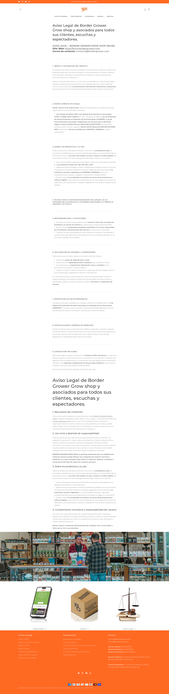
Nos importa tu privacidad (27, 658)
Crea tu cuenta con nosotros (27, 655)
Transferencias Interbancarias (28, 651)
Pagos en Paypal (23, 648)
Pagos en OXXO (23, 645)
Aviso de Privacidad (69, 642)
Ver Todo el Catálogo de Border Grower (76, 651)
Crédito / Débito (23, 639)
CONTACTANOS (38, 629)
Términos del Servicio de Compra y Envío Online (79, 645)
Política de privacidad (64, 687)
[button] (20, 9)
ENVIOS (83, 629)
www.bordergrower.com (62, 421)
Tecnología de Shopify (37, 687)
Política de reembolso (70, 648)
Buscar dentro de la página (72, 639)
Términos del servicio (77, 687)
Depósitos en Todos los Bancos (28, 642)
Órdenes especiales (69, 655)
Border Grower (27, 687)
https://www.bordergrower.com (82, 48)
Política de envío (88, 687)
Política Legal (128, 629)
